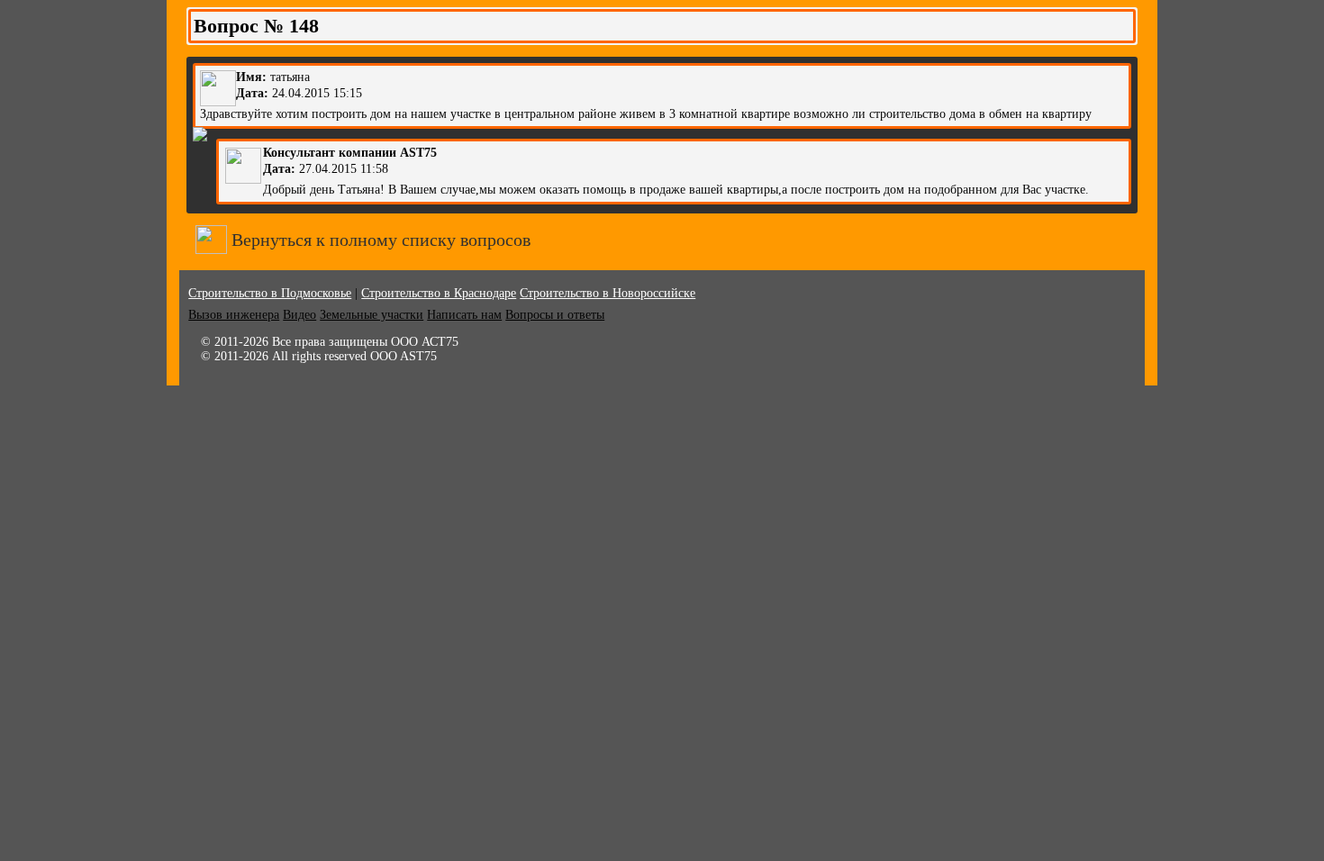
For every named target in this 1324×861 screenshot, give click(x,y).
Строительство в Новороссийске (607, 293)
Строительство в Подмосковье (269, 293)
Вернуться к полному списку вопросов (379, 239)
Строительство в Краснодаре (438, 293)
